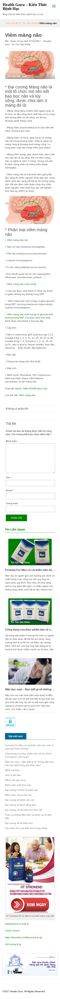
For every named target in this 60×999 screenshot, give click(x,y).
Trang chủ (10, 23)
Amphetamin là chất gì (17, 923)
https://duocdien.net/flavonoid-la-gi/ (23, 937)
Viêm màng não (27, 395)
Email (10, 490)
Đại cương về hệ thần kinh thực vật (23, 810)
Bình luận (11, 441)
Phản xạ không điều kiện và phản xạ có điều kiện (28, 816)
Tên (9, 477)
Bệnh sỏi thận (12, 770)
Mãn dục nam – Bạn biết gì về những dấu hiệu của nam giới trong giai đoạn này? (30, 689)
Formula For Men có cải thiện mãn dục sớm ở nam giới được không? (30, 570)
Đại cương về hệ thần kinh (19, 823)
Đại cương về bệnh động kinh (20, 805)
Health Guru (16, 991)
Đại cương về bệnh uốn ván (19, 800)
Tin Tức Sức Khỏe (27, 23)
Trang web (12, 503)
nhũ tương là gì (13, 944)
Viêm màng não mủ (17, 240)
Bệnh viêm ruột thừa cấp (18, 785)
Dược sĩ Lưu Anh (19, 41)
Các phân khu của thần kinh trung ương (26, 828)
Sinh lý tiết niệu (13, 775)
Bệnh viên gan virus (15, 780)
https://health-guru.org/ (35, 388)
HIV (34, 375)
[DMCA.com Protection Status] (10, 722)
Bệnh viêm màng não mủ (18, 795)
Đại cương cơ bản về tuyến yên (21, 790)
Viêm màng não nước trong (21, 284)
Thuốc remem (12, 930)
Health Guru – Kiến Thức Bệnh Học (25, 6)
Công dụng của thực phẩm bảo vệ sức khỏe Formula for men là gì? (30, 629)
